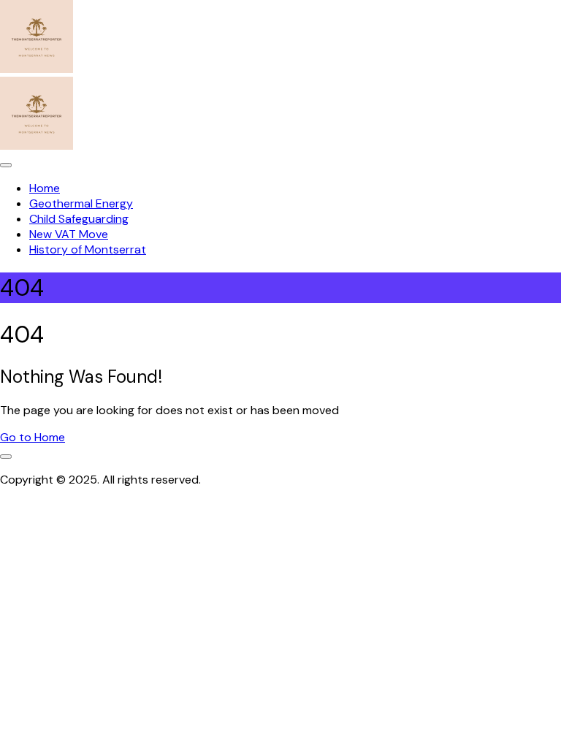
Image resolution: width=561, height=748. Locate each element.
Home (44, 188)
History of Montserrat (87, 249)
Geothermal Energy (81, 203)
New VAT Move (68, 234)
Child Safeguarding (79, 218)
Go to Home (32, 437)
